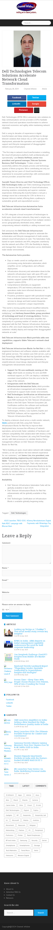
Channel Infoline (30, 89)
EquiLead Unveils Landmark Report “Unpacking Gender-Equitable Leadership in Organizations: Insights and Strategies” (31, 669)
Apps (20, 795)
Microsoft (15, 820)
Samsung (23, 840)
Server (44, 840)
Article (44, 89)
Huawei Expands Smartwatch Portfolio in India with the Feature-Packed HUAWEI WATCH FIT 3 (31, 758)
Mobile (25, 820)
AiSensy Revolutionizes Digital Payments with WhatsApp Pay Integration (39, 523)
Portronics (9, 835)
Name (5, 568)
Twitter (35, 97)
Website (5, 592)
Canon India (10, 805)
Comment (6, 543)
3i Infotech (10, 795)
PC (30, 830)
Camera (35, 800)
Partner (21, 830)
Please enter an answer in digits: (16, 604)
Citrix (21, 805)
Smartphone (10, 845)
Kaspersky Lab (40, 815)
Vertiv (36, 850)
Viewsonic (9, 855)
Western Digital (23, 855)
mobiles (36, 820)
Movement (10, 825)
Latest (26, 786)
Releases (9, 898)
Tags (11, 786)
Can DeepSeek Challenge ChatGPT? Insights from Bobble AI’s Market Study (30, 656)
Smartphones (25, 845)
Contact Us (10, 895)
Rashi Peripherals (33, 835)
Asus (37, 795)
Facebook (16, 97)
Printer (20, 835)
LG (7, 820)
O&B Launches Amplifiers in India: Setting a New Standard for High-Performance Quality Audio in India (31, 722)
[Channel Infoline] (26, 7)
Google (35, 104)
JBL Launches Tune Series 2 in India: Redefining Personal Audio (30, 770)
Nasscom (21, 825)
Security (35, 840)
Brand (16, 800)
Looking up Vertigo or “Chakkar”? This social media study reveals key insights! (31, 631)
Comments (41, 786)
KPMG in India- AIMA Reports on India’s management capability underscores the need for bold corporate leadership (29, 644)
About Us (9, 889)
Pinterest (23, 110)
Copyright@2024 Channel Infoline (16, 926)
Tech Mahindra (11, 850)
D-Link (38, 805)
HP (18, 815)
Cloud (29, 805)
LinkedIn (16, 104)
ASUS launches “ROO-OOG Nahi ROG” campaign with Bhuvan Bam (14, 523)
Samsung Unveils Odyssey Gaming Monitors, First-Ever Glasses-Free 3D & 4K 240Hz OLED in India (31, 745)
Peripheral (39, 830)
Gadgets (9, 815)
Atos (7, 800)
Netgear (33, 825)
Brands (25, 800)
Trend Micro (25, 850)
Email (5, 580)
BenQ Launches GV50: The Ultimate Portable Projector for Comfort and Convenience (31, 733)
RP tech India (10, 840)
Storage (37, 845)
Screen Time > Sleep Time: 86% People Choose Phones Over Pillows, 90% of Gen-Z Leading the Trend (31, 682)
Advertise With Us (13, 892)
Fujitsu (35, 810)
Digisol (26, 810)
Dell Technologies (18, 513)
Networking (10, 830)
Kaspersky (27, 815)
